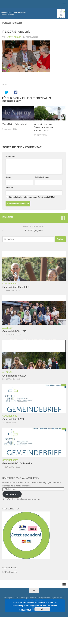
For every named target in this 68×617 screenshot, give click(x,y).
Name (9, 177)
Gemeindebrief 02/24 (13, 419)
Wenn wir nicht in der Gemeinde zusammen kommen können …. (44, 127)
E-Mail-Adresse (42, 177)
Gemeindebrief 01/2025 (14, 331)
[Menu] (64, 4)
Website (9, 187)
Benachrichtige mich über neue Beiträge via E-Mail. (32, 197)
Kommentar (12, 156)
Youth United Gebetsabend (14, 124)
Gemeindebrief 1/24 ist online (17, 463)
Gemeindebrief (10, 284)
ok (42, 609)
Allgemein (7, 328)
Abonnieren (12, 494)
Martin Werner (14, 37)
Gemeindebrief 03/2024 (14, 375)
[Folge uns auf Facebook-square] (63, 217)
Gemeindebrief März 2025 (15, 287)
